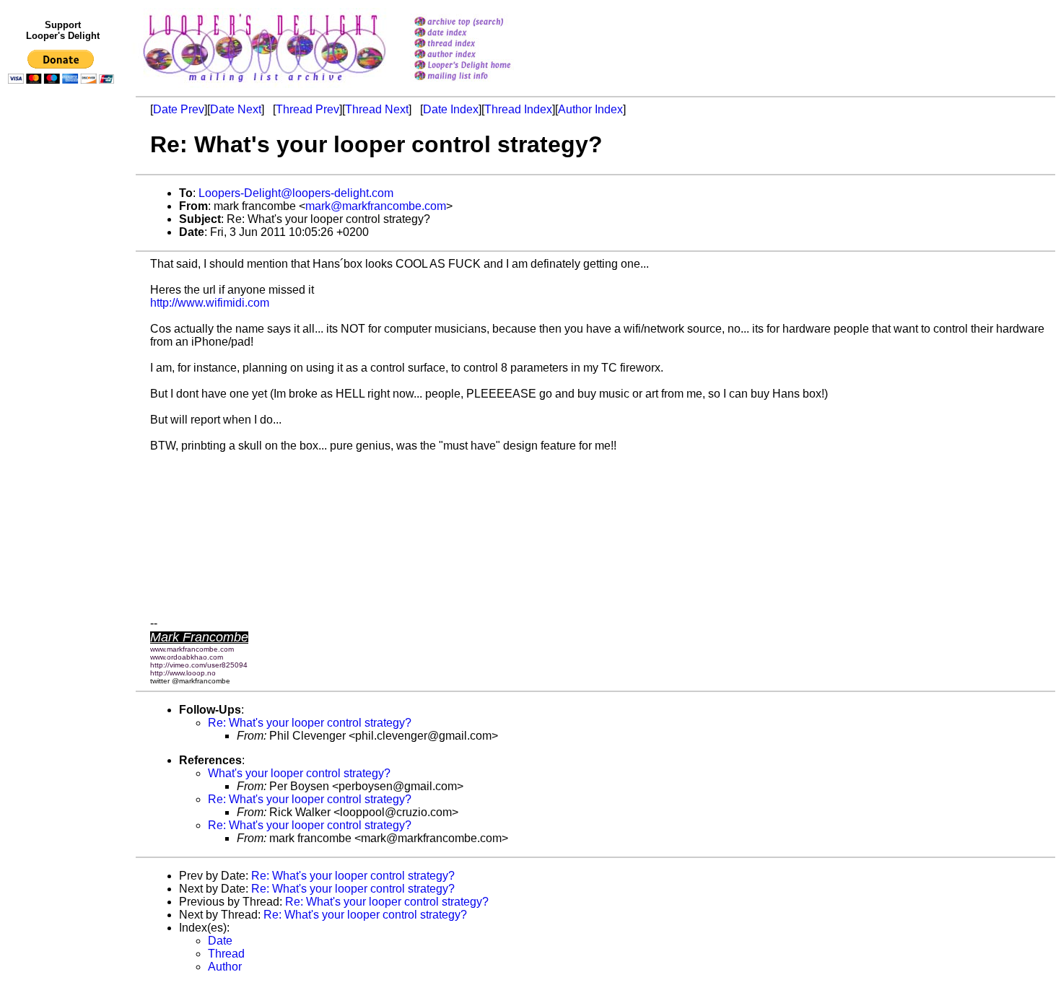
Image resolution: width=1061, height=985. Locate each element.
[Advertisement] (63, 387)
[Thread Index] (481, 44)
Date (220, 940)
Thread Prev (307, 109)
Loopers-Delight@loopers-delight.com (295, 193)
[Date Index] (481, 33)
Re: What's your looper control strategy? (309, 723)
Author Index (590, 109)
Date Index (451, 109)
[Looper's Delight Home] (481, 66)
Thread (226, 953)
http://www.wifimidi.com (209, 303)
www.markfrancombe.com (192, 649)
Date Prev (178, 109)
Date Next (235, 109)
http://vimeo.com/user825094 (199, 665)
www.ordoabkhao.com (186, 657)
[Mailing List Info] (481, 84)
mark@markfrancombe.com (375, 206)
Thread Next (377, 109)
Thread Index (518, 109)
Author (225, 966)
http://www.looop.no (183, 673)
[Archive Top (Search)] (481, 23)
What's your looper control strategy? (299, 773)
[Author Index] (481, 55)
